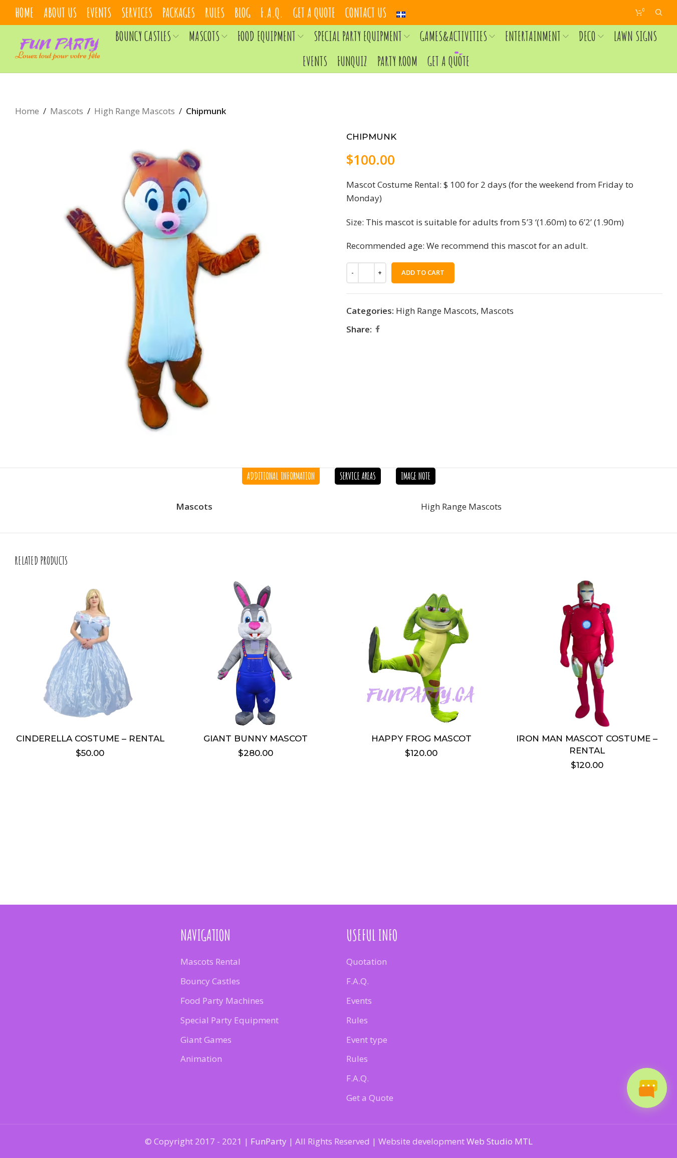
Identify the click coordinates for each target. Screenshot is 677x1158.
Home (27, 111)
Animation (201, 1058)
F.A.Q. (357, 981)
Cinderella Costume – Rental (90, 738)
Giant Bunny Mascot (255, 738)
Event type (366, 1039)
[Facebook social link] (378, 329)
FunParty (269, 1141)
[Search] (658, 13)
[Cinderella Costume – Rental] (90, 653)
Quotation (366, 961)
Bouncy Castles (210, 981)
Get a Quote (369, 1097)
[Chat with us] (647, 1088)
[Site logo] (57, 48)
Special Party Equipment (229, 1020)
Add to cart (422, 272)
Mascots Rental (210, 961)
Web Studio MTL (500, 1141)
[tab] (281, 476)
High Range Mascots (134, 111)
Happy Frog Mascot (421, 738)
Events (359, 1000)
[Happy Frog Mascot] (421, 653)
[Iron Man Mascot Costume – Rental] (587, 653)
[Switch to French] (400, 13)
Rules (357, 1020)
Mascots (66, 111)
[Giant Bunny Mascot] (255, 653)
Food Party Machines (222, 1000)
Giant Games (206, 1039)
